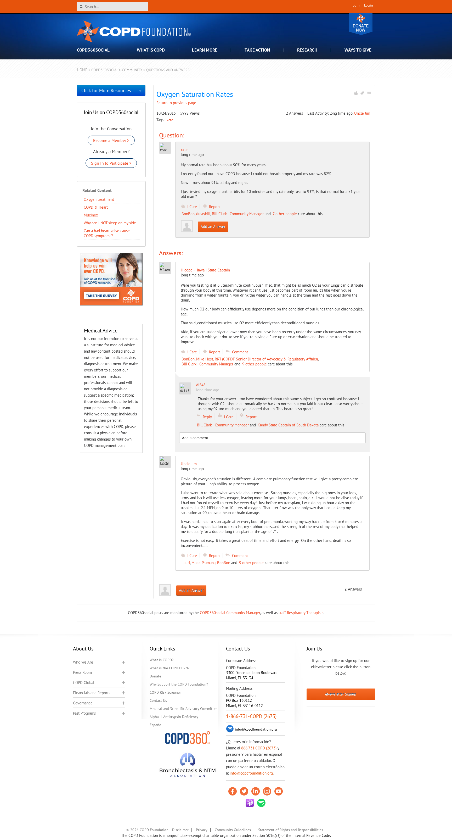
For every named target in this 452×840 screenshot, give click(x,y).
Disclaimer (180, 829)
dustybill (203, 213)
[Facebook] (232, 791)
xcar (170, 120)
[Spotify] (261, 803)
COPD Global (83, 682)
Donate (360, 24)
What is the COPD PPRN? (169, 668)
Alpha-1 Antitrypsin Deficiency (174, 716)
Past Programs (84, 713)
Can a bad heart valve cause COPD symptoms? (107, 233)
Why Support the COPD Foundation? (179, 684)
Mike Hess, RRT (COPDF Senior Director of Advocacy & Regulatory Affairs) (257, 359)
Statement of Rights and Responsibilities (290, 829)
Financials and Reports (91, 692)
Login (368, 5)
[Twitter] (244, 791)
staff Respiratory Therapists (301, 612)
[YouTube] (278, 791)
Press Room (82, 672)
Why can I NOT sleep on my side (110, 222)
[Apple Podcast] (250, 803)
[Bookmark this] (362, 93)
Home (82, 69)
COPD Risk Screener (165, 692)
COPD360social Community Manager (230, 612)
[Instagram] (267, 791)
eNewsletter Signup (340, 694)
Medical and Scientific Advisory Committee (183, 708)
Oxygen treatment (99, 199)
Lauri (186, 562)
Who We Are (83, 662)
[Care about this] (356, 93)
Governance (83, 702)
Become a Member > (111, 140)
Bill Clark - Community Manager (238, 213)
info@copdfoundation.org (251, 773)
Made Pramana (203, 562)
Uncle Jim (362, 113)
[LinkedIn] (255, 791)
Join (356, 5)
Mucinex (91, 215)
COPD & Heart (96, 207)
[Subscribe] (369, 93)
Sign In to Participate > (111, 163)
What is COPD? (161, 660)
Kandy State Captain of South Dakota (288, 424)
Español (156, 724)
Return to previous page (176, 102)
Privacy (201, 829)
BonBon (188, 213)
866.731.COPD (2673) (258, 748)
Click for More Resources (106, 90)
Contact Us (158, 700)
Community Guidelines (233, 829)
